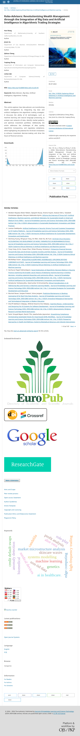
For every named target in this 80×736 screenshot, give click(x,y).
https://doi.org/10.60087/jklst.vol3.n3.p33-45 (23, 88)
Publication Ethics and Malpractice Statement (20, 514)
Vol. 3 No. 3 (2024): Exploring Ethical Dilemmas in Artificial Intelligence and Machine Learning (32, 10)
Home (6, 8)
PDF (53, 74)
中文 (5, 652)
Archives (13, 8)
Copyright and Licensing (12, 510)
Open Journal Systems (12, 637)
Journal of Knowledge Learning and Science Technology (54, 711)
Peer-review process (11, 494)
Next (72, 326)
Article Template (10, 506)
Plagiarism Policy (10, 518)
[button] (55, 178)
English (6, 649)
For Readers (8, 679)
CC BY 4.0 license (59, 713)
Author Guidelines (10, 502)
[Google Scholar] (32, 450)
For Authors (8, 682)
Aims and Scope (9, 489)
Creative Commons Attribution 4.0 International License (61, 128)
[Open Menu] (4, 2)
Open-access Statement (12, 498)
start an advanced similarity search (26, 331)
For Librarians (8, 685)
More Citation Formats (57, 171)
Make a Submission (12, 480)
